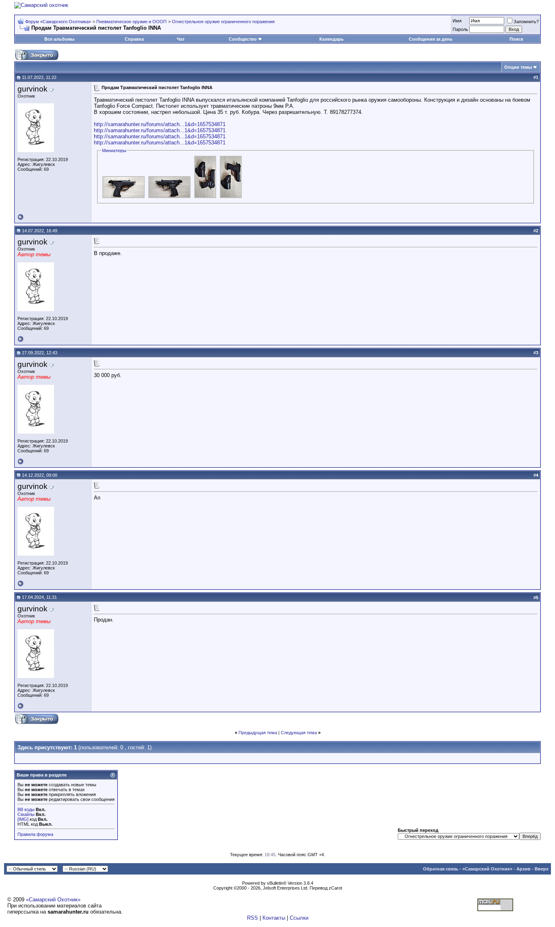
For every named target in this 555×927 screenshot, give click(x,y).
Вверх (541, 868)
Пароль (460, 29)
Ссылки (299, 918)
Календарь (331, 39)
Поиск (516, 39)
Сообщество (243, 39)
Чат (180, 39)
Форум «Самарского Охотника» (58, 21)
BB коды (26, 809)
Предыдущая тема (257, 732)
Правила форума (35, 834)
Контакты (273, 918)
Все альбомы (59, 39)
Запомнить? (526, 21)
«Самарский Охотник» (487, 868)
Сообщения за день (431, 39)
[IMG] (22, 819)
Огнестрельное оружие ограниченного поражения (223, 21)
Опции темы (518, 67)
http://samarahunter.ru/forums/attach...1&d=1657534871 (159, 124)
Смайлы (26, 814)
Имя (457, 20)
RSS (252, 918)
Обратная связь (440, 868)
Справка (134, 39)
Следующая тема (299, 732)
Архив (523, 868)
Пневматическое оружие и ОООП (131, 21)
